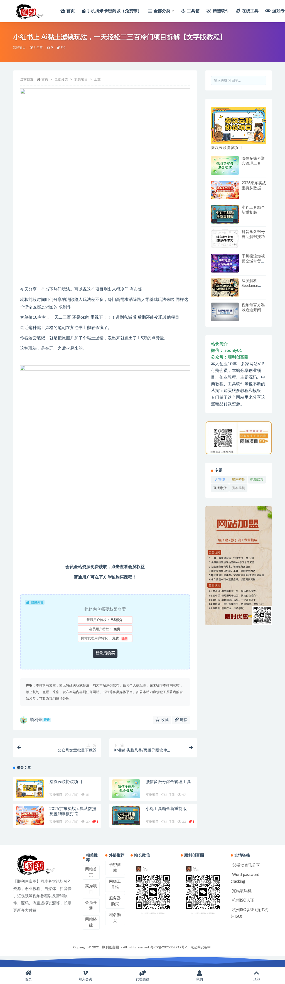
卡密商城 (115, 868)
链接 (183, 720)
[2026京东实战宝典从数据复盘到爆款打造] (30, 815)
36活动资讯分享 (246, 865)
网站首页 (91, 872)
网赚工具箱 (115, 884)
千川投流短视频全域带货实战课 (253, 261)
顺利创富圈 (110, 947)
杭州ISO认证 (243, 900)
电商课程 (257, 481)
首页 (71, 11)
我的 (199, 979)
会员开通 (91, 906)
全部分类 (162, 11)
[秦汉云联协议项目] (30, 788)
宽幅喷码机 (242, 891)
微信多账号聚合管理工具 (168, 782)
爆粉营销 (238, 481)
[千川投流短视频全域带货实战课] (225, 263)
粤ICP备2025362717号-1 (169, 947)
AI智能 (220, 481)
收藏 (164, 720)
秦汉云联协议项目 (65, 782)
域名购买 (115, 918)
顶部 (256, 979)
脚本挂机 (238, 489)
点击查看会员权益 (128, 567)
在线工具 (250, 11)
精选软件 (221, 11)
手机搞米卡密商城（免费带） (114, 11)
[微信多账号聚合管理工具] (126, 788)
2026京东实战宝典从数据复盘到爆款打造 (254, 188)
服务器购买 (115, 901)
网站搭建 (91, 922)
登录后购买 (105, 653)
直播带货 (220, 489)
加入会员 (85, 979)
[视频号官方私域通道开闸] (225, 312)
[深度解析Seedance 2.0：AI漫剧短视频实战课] (225, 287)
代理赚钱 (142, 979)
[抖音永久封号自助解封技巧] (225, 238)
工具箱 (193, 11)
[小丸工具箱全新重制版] (126, 815)
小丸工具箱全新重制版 (166, 809)
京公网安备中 (201, 947)
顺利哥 (40, 720)
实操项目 (19, 47)
